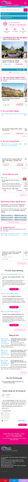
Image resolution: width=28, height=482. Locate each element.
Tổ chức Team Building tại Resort (12, 296)
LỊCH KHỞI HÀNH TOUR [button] (6, 17)
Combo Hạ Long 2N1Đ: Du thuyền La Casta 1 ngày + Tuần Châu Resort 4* (11, 253)
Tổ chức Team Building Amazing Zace (13, 314)
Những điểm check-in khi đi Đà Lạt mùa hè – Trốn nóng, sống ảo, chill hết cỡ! (18, 340)
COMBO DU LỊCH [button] (5, 13)
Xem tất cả (24, 136)
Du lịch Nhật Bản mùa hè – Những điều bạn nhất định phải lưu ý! (18, 362)
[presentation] (3, 52)
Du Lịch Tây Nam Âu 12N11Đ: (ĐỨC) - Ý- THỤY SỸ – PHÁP (11, 61)
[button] (9, 72)
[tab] (14, 382)
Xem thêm (23, 372)
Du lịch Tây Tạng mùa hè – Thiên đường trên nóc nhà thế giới (19, 351)
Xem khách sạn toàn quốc (13, 222)
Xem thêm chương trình (20, 329)
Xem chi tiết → (22, 420)
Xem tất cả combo (21, 263)
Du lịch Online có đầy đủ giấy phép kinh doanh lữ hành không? (14, 382)
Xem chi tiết (19, 69)
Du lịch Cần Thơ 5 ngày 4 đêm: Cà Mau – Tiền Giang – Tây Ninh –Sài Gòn (12, 160)
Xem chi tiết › (14, 289)
